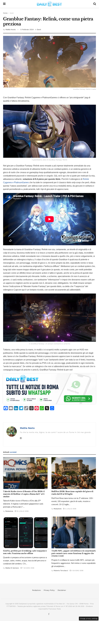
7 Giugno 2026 (28, 568)
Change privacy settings (88, 618)
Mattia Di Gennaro (12, 568)
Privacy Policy (49, 590)
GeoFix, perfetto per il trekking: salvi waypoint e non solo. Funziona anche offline (25, 552)
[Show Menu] (4, 4)
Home (5, 13)
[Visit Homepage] (49, 3)
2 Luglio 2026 (70, 509)
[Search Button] (94, 4)
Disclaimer (62, 590)
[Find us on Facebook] (48, 614)
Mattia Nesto (11, 29)
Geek (12, 13)
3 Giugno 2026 (77, 570)
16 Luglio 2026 (22, 511)
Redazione (9, 511)
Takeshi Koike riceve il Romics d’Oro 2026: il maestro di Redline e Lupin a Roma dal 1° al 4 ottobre (23, 494)
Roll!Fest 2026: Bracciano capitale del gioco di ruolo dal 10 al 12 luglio (72, 492)
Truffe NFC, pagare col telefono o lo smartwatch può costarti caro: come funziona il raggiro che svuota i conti (73, 553)
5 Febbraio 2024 (27, 29)
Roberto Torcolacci (61, 570)
